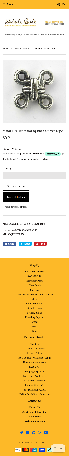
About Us (34, 344)
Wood (35, 322)
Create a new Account (34, 421)
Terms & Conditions (34, 348)
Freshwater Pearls (34, 280)
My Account (34, 416)
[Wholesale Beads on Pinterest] (34, 433)
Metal (34, 299)
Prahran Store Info (34, 385)
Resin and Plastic (34, 303)
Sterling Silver (34, 312)
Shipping (21, 159)
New (34, 331)
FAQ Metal (34, 367)
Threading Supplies (34, 317)
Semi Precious (34, 308)
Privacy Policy (34, 353)
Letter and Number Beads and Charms (34, 294)
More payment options (16, 206)
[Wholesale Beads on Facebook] (27, 433)
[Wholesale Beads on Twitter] (21, 433)
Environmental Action (35, 389)
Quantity (7, 168)
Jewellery (34, 290)
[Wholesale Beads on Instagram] (40, 433)
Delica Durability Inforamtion (34, 394)
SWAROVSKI (34, 276)
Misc (34, 326)
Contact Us (34, 407)
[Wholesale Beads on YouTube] (46, 433)
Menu (10, 4)
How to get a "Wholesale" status (34, 357)
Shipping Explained (34, 371)
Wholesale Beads (35, 442)
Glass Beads (35, 285)
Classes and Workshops (34, 376)
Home (5, 48)
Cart (63, 4)
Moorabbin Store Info (34, 380)
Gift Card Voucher (34, 271)
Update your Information (34, 412)
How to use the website (34, 362)
